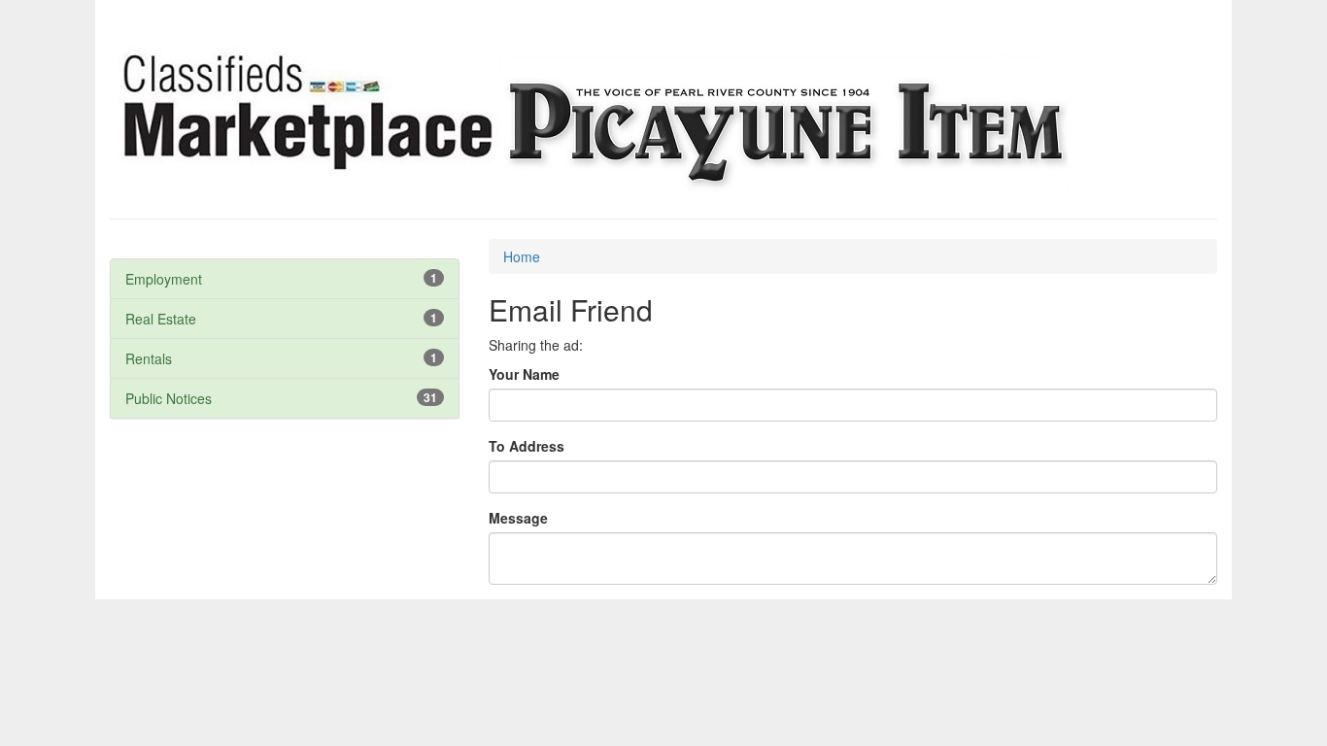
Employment (163, 278)
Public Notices (168, 398)
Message (518, 517)
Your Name (524, 374)
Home (521, 256)
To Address (526, 446)
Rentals (148, 358)
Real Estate (160, 318)
